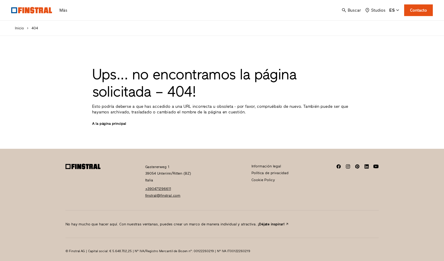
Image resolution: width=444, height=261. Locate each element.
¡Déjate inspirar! (271, 224)
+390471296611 (158, 188)
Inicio (19, 28)
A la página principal (109, 123)
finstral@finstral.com (163, 195)
